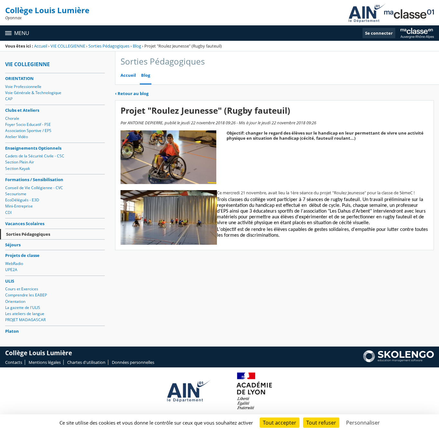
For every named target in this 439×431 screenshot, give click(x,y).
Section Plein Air (19, 162)
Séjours (13, 245)
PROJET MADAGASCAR (25, 319)
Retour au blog (131, 93)
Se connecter (379, 33)
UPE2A (11, 269)
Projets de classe (22, 255)
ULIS (9, 281)
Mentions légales (45, 362)
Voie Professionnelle (23, 86)
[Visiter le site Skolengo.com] (398, 361)
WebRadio (14, 263)
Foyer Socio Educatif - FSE (28, 124)
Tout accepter (279, 422)
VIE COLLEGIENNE (67, 46)
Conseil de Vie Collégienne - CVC (34, 187)
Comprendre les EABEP (26, 295)
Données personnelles (133, 362)
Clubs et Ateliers (22, 110)
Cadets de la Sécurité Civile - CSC (34, 156)
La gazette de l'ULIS (22, 307)
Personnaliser (363, 422)
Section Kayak (17, 168)
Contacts (13, 362)
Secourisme (15, 194)
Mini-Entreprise (19, 206)
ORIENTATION (19, 78)
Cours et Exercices (21, 289)
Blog (137, 46)
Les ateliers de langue (24, 313)
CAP (9, 98)
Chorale (12, 118)
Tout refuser (321, 422)
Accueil (40, 46)
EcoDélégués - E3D (22, 200)
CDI (8, 212)
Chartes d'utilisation (86, 362)
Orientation (15, 301)
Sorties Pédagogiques (109, 46)
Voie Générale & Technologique (33, 92)
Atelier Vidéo (16, 136)
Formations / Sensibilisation (34, 179)
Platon (12, 331)
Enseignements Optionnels (33, 148)
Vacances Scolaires (24, 223)
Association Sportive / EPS (28, 130)
